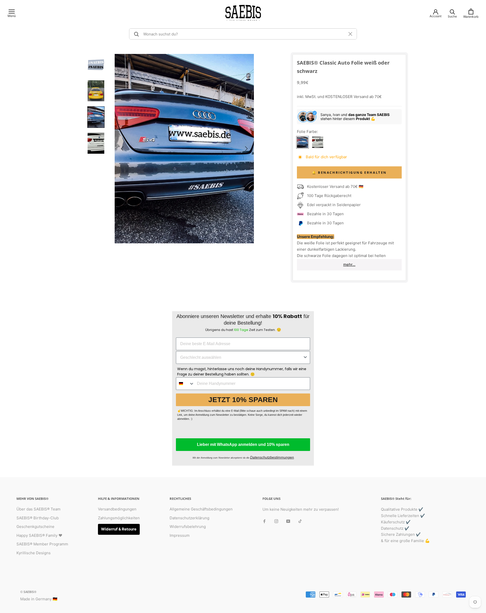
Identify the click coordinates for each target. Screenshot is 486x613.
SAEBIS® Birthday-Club (37, 518)
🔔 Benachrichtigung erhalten (349, 172)
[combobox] (241, 357)
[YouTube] (288, 521)
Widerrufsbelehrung (188, 526)
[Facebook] (264, 521)
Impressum (180, 535)
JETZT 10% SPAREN (243, 400)
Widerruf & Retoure (118, 529)
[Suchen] (135, 34)
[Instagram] (276, 521)
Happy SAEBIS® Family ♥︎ (39, 535)
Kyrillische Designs (33, 552)
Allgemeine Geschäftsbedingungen (201, 509)
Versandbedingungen (117, 509)
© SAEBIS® (28, 592)
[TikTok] (300, 521)
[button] (122, 148)
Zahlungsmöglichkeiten (119, 518)
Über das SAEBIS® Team (38, 509)
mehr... (349, 264)
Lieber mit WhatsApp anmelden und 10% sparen (243, 444)
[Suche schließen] (350, 34)
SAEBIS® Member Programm (42, 544)
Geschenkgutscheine (35, 526)
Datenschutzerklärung (189, 518)
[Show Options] (305, 357)
